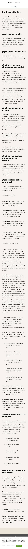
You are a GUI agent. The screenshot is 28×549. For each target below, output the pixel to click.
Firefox (10, 459)
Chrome (15, 440)
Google (11, 440)
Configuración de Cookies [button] (8, 545)
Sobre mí (14, 536)
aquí (8, 268)
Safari (10, 446)
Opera (7, 465)
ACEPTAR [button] (18, 545)
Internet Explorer (13, 453)
